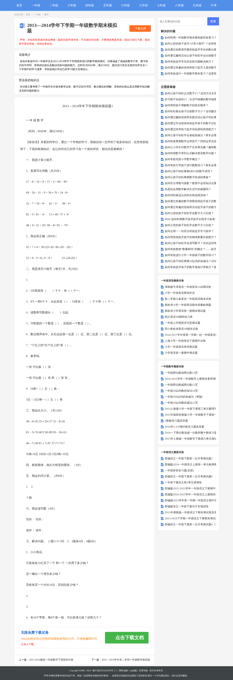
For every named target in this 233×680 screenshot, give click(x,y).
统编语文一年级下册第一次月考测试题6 (189, 476)
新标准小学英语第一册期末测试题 (185, 310)
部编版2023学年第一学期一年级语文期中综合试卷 (195, 500)
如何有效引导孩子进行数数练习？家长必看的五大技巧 (197, 165)
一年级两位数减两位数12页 (181, 384)
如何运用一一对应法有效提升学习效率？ (189, 231)
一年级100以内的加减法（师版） (185, 396)
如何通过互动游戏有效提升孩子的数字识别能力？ (195, 123)
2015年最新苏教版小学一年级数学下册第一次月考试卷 (198, 414)
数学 (46, 14)
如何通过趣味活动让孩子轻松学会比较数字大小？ (195, 55)
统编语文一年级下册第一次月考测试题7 (189, 458)
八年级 (179, 5)
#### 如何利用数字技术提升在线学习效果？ (191, 219)
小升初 (143, 5)
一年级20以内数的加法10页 (181, 390)
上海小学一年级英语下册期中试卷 (185, 340)
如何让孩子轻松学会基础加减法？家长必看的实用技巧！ (199, 135)
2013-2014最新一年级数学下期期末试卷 (51, 659)
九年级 (197, 5)
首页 (19, 5)
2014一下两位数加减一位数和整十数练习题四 (192, 432)
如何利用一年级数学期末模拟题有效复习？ (191, 37)
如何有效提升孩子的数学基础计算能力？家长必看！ (196, 267)
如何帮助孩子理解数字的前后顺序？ (186, 105)
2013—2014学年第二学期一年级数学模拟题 (126, 659)
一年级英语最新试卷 (172, 280)
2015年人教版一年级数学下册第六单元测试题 (192, 438)
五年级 (107, 5)
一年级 (35, 5)
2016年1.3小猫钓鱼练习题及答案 (184, 426)
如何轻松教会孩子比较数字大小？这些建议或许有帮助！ (199, 111)
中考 (214, 5)
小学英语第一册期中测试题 (181, 352)
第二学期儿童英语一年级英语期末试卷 (188, 298)
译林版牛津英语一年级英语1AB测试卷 (188, 286)
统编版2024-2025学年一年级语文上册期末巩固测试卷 (197, 494)
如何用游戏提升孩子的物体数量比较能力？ (191, 237)
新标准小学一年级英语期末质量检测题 (188, 304)
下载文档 (140, 28)
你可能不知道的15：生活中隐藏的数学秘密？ (192, 99)
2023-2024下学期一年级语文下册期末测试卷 (191, 518)
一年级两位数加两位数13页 (181, 372)
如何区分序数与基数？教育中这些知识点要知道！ (195, 183)
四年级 (89, 5)
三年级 (71, 5)
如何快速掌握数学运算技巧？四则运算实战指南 (193, 141)
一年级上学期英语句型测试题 (182, 322)
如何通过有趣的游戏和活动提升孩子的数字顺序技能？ (197, 207)
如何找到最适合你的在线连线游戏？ (186, 195)
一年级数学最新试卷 (172, 366)
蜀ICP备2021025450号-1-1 (104, 670)
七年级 (161, 5)
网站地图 (123, 670)
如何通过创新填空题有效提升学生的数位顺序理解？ (196, 49)
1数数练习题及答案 (176, 420)
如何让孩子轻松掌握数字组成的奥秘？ (188, 177)
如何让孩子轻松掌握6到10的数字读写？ (189, 171)
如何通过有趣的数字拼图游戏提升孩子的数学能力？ (196, 201)
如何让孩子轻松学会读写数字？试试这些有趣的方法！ (197, 243)
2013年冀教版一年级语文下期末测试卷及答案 (192, 512)
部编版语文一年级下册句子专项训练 (186, 506)
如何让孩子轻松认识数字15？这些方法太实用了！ (195, 93)
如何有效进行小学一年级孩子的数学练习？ (191, 255)
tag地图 (133, 670)
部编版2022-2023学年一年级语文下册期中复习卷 (194, 488)
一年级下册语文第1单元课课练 (183, 482)
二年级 (53, 5)
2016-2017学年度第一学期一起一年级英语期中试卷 (195, 334)
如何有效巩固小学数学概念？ (182, 159)
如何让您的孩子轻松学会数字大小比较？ (189, 213)
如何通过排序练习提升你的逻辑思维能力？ (191, 129)
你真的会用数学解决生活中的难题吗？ (188, 189)
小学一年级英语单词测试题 (181, 346)
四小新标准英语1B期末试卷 (181, 328)
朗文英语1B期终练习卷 (179, 316)
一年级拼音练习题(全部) (179, 470)
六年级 (125, 5)
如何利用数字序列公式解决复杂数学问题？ (191, 153)
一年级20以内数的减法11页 (181, 402)
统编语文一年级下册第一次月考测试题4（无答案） (195, 524)
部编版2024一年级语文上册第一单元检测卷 (191, 464)
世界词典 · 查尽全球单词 (151, 670)
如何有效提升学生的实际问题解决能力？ (189, 61)
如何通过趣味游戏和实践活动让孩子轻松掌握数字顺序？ (199, 117)
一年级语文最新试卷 (172, 452)
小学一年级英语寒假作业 (180, 292)
